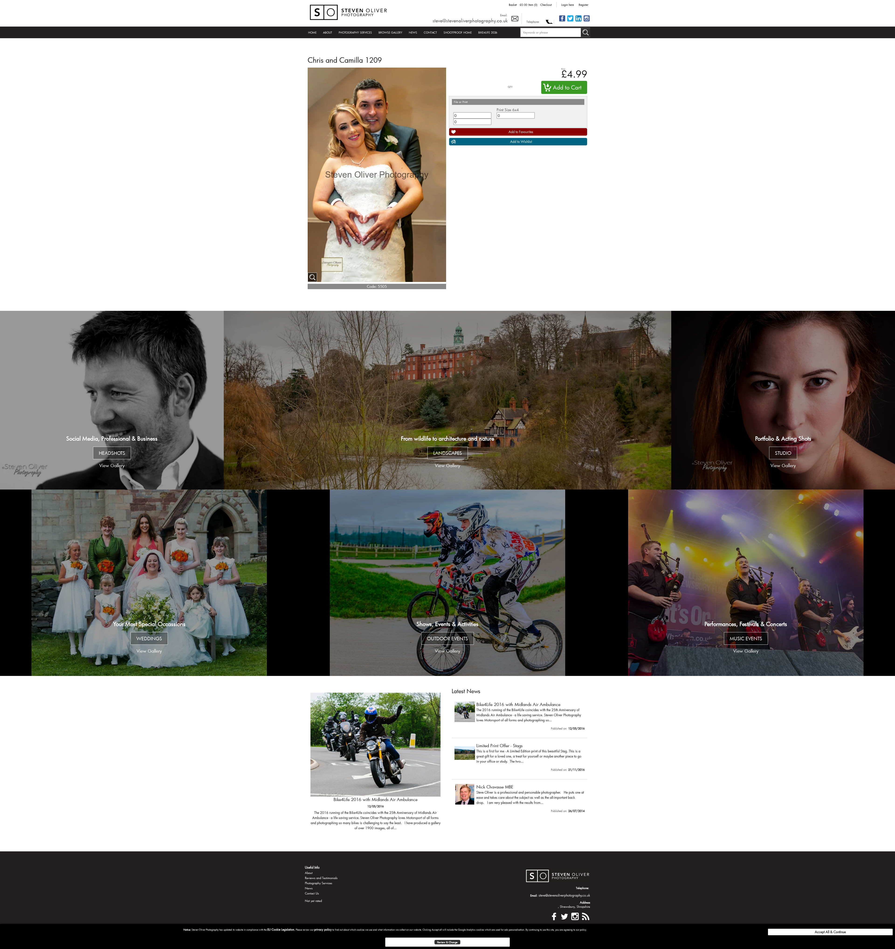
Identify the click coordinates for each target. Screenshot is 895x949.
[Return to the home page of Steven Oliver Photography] (349, 11)
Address (585, 902)
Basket (513, 5)
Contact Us (312, 893)
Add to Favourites (521, 132)
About (327, 32)
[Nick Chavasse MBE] (519, 799)
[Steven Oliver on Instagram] (575, 915)
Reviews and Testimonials (321, 878)
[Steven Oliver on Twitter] (564, 915)
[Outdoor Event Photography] (447, 583)
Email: (504, 15)
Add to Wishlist (521, 141)
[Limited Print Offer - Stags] (375, 763)
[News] (585, 915)
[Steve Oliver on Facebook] (562, 21)
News (413, 32)
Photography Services (355, 32)
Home (312, 32)
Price (563, 69)
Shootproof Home (458, 32)
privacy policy (323, 929)
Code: (372, 286)
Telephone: (533, 22)
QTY (510, 87)
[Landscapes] (447, 400)
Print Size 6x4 (508, 109)
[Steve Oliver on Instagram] (586, 21)
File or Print (461, 102)
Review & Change (447, 942)
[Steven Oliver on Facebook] (554, 915)
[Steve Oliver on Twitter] (570, 21)
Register (583, 5)
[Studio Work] (783, 400)
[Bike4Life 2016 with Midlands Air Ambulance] (519, 717)
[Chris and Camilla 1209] (312, 277)
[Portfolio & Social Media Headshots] (112, 400)
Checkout (546, 5)
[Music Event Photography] (746, 583)
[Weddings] (149, 583)
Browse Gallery (390, 32)
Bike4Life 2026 (487, 32)
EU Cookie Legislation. (281, 929)
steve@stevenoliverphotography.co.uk (470, 20)
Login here (567, 5)
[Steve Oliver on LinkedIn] (578, 21)
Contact (430, 32)
